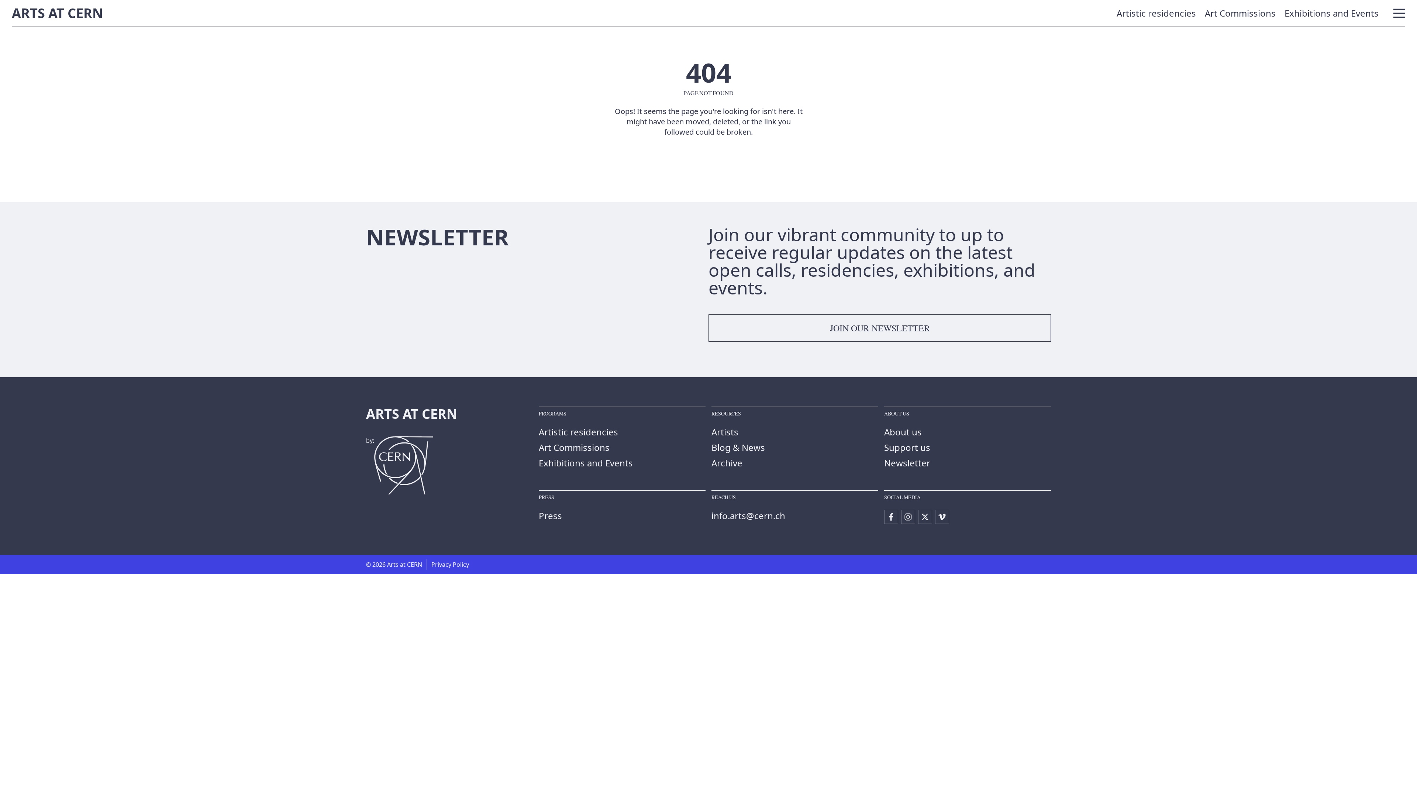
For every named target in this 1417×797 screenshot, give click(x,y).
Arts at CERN (57, 13)
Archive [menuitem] (726, 463)
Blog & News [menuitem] (738, 447)
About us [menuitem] (903, 432)
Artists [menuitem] (724, 432)
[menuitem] (891, 517)
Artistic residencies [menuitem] (1156, 13)
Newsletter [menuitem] (907, 463)
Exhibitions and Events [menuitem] (1332, 13)
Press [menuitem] (550, 516)
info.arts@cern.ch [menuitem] (748, 516)
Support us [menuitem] (907, 447)
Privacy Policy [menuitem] (450, 564)
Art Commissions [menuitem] (1240, 13)
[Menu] (1399, 13)
